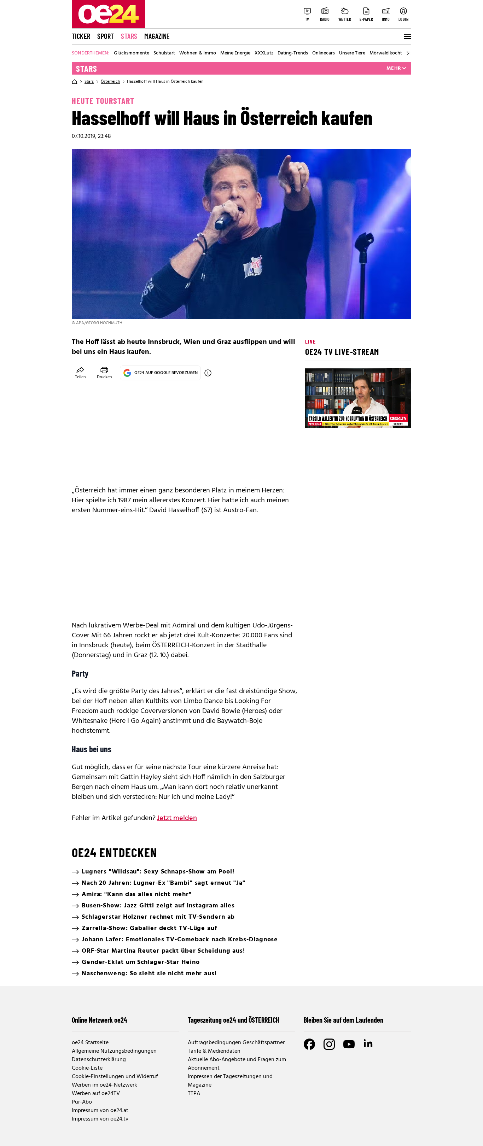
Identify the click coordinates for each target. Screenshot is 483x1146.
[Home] (74, 81)
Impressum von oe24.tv (100, 1119)
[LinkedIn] (368, 1044)
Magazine (157, 36)
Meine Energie (235, 53)
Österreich (110, 81)
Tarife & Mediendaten (214, 1051)
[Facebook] (309, 1044)
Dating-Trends (293, 53)
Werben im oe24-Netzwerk (104, 1085)
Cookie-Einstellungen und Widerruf (115, 1076)
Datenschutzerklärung (99, 1059)
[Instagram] (329, 1044)
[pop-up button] (388, 416)
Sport (105, 36)
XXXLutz (264, 53)
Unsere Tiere (352, 53)
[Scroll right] (407, 53)
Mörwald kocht (385, 53)
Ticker (81, 36)
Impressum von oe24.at (100, 1110)
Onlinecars (323, 53)
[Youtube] (349, 1044)
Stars (129, 36)
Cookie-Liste (87, 1068)
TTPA (194, 1093)
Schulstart (164, 53)
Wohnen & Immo (197, 53)
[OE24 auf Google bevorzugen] (208, 373)
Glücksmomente (131, 53)
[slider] (340, 416)
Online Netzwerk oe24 (99, 1020)
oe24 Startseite (90, 1042)
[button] (316, 416)
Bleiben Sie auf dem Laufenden (343, 1020)
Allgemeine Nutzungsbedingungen (114, 1051)
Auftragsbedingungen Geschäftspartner (236, 1042)
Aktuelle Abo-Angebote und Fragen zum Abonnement (237, 1064)
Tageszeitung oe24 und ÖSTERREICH (233, 1020)
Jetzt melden (177, 818)
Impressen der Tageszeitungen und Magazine (230, 1081)
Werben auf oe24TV (96, 1093)
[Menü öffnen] (407, 36)
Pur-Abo (82, 1102)
